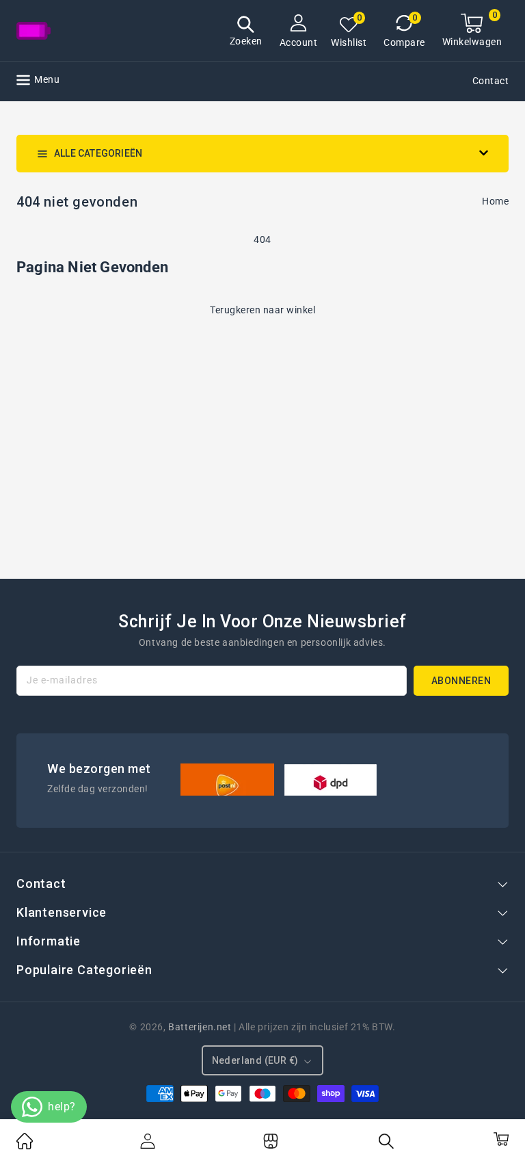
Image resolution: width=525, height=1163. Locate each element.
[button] (246, 32)
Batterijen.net (199, 1026)
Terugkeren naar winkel (262, 309)
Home (495, 201)
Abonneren (461, 680)
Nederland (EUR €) (255, 1060)
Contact (490, 80)
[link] (24, 1145)
